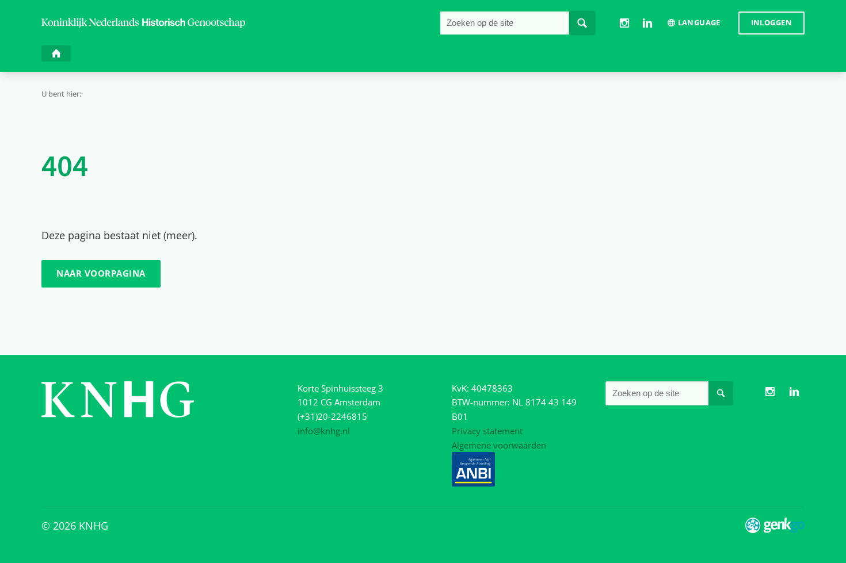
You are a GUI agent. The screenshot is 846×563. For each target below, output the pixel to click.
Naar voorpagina (100, 273)
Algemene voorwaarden (499, 445)
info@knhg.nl (324, 430)
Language (699, 22)
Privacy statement (487, 430)
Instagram (624, 23)
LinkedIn (647, 23)
